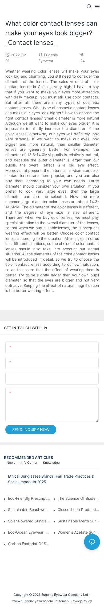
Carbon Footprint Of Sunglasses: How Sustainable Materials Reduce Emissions (29, 543)
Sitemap (62, 601)
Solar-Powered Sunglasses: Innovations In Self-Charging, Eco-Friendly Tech (29, 521)
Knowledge (51, 463)
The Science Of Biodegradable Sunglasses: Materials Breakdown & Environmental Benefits (79, 498)
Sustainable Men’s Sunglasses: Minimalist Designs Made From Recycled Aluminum (79, 521)
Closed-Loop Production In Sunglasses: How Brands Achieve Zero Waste (79, 509)
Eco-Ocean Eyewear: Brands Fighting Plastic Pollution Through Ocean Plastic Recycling (29, 532)
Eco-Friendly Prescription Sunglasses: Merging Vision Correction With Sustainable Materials (29, 498)
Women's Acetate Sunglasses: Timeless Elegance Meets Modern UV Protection (79, 532)
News (11, 463)
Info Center (29, 463)
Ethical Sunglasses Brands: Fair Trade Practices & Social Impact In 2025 (51, 479)
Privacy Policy (81, 601)
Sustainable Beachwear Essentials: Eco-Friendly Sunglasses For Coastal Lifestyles (29, 509)
